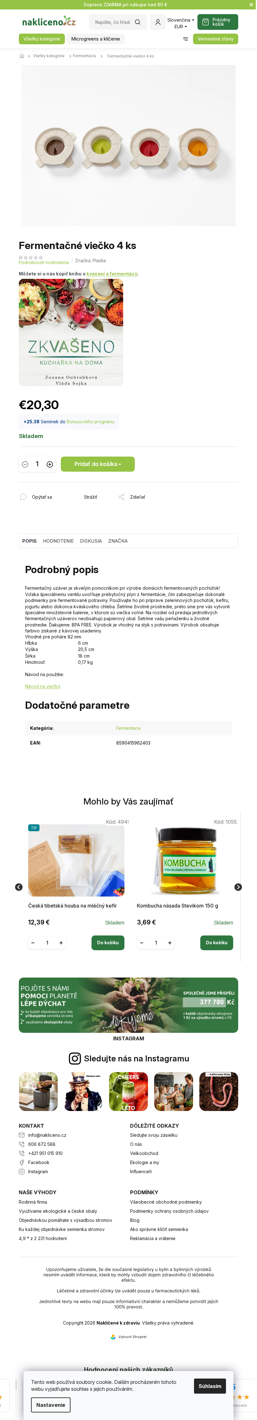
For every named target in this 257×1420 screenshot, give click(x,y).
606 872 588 (41, 1144)
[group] (74, 887)
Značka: (90, 260)
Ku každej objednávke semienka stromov (62, 1229)
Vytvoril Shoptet (132, 1337)
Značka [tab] (118, 541)
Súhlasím (210, 1386)
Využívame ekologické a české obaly (58, 1211)
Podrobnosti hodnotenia (44, 262)
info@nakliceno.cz (47, 1135)
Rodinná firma (33, 1202)
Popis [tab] (29, 541)
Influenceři (141, 1171)
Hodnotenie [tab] (58, 541)
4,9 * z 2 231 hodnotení (43, 1238)
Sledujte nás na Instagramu (136, 1058)
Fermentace (128, 728)
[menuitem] (42, 39)
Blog (134, 1220)
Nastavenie (50, 1405)
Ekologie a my (144, 1162)
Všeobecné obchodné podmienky (166, 1202)
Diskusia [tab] (91, 541)
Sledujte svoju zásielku (153, 1135)
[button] (76, 938)
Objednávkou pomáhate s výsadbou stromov (65, 1220)
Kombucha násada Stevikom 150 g (177, 906)
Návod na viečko (42, 686)
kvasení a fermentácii (112, 273)
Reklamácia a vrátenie (153, 1238)
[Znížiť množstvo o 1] (25, 464)
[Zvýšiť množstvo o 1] (50, 464)
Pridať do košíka (96, 464)
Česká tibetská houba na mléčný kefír (72, 906)
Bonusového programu (90, 421)
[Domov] (23, 56)
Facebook (39, 1162)
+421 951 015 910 (45, 1153)
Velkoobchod (144, 1153)
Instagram (38, 1171)
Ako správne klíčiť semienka (159, 1229)
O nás (136, 1144)
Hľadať (140, 24)
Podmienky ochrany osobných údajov (169, 1211)
